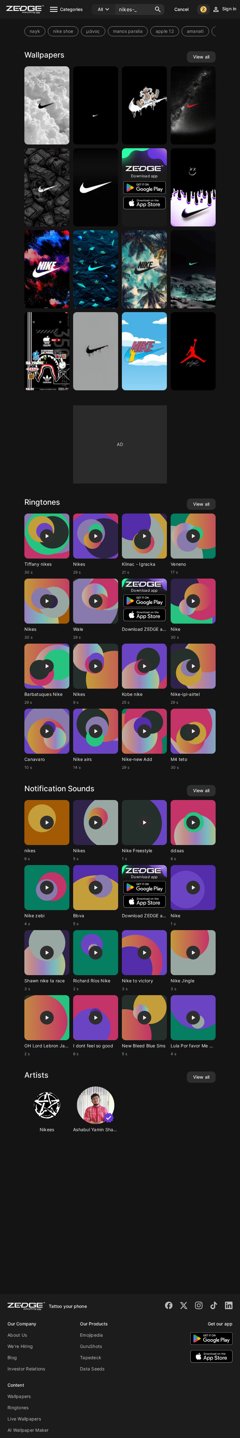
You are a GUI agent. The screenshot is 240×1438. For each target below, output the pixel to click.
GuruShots (91, 1346)
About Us (17, 1335)
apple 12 (165, 31)
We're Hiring (20, 1346)
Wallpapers (19, 1396)
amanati (195, 31)
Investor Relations (26, 1368)
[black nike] (95, 187)
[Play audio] (47, 536)
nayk (35, 31)
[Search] (158, 9)
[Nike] (46, 105)
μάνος (93, 31)
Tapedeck (90, 1357)
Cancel (181, 9)
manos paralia (127, 31)
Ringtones (18, 1407)
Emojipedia (91, 1335)
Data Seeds (92, 1368)
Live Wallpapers (24, 1418)
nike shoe (63, 31)
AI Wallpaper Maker (28, 1430)
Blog (12, 1357)
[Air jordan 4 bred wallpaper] (193, 351)
